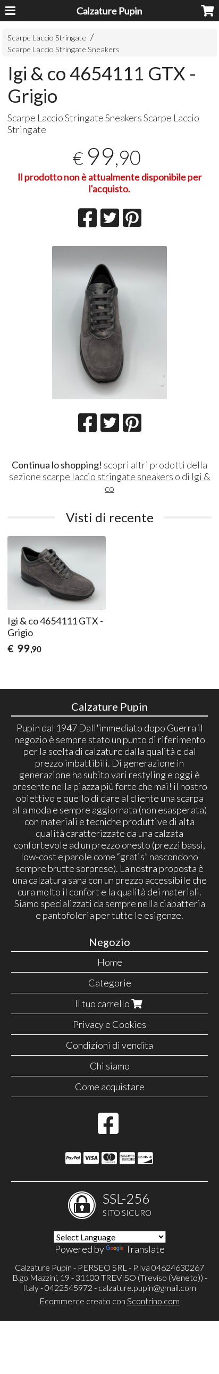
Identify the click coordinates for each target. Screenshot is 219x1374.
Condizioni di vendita (109, 1045)
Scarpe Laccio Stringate (46, 37)
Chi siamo (110, 1066)
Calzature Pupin (109, 11)
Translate (145, 1249)
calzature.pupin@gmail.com (147, 1287)
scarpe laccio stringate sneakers (108, 476)
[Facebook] (108, 1128)
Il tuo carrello (103, 1003)
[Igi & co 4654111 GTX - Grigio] (109, 322)
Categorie (109, 983)
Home (109, 962)
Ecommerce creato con (109, 1301)
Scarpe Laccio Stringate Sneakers (63, 49)
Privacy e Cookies (109, 1024)
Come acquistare (110, 1086)
